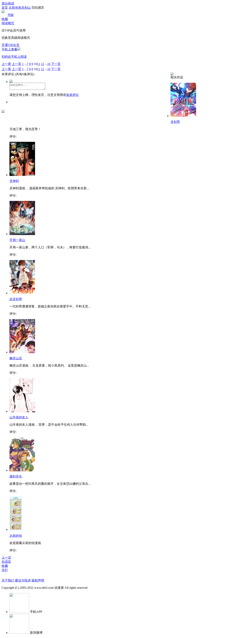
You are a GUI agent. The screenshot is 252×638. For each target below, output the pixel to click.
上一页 (16, 64)
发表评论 (72, 95)
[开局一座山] (22, 234)
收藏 (5, 19)
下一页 (56, 64)
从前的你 (15, 535)
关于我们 (8, 580)
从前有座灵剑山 (20, 7)
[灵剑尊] (183, 115)
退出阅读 (8, 3)
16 (48, 64)
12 (42, 64)
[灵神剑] (22, 174)
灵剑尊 (175, 122)
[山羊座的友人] (22, 411)
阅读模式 (8, 23)
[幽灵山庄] (22, 352)
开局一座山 (17, 240)
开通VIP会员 (10, 45)
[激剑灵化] (22, 470)
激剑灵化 (15, 476)
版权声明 (38, 580)
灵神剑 (14, 181)
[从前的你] (15, 529)
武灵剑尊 (15, 299)
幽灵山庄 (15, 358)
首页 (5, 7)
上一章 (6, 64)
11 (38, 64)
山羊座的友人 (18, 417)
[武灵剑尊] (22, 293)
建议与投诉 (23, 580)
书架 (10, 15)
